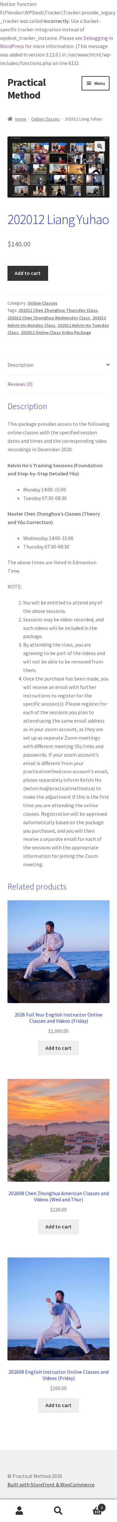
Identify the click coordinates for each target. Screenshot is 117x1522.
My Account (19, 1511)
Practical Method (26, 89)
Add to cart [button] (59, 1048)
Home (20, 119)
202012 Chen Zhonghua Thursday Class (58, 310)
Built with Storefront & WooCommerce (51, 1484)
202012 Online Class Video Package (56, 332)
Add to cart (28, 273)
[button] (100, 146)
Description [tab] (20, 364)
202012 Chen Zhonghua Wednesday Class (48, 318)
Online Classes (45, 119)
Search (58, 1511)
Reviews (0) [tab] (19, 384)
